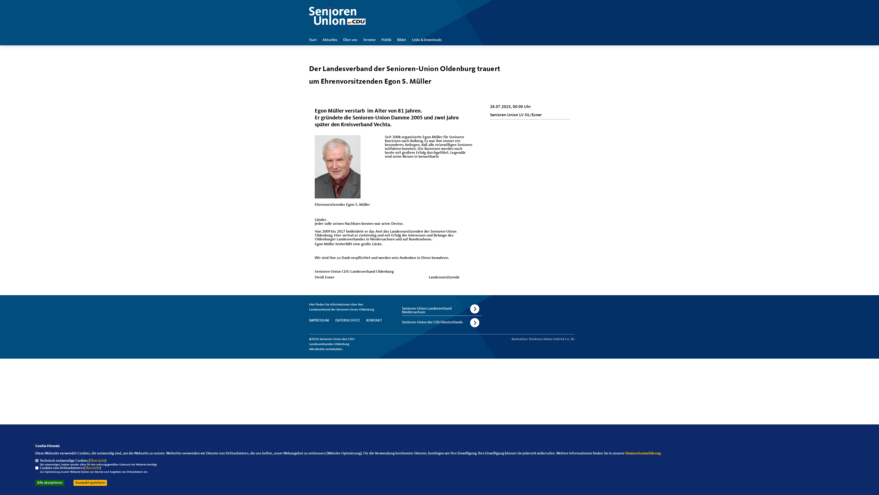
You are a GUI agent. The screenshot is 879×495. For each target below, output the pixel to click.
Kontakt (374, 320)
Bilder (401, 40)
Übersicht (97, 461)
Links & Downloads (427, 40)
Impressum (319, 320)
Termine (369, 40)
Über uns (350, 40)
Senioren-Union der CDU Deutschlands (432, 322)
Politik (386, 40)
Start (313, 40)
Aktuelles (330, 40)
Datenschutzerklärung (643, 453)
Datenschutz (347, 320)
